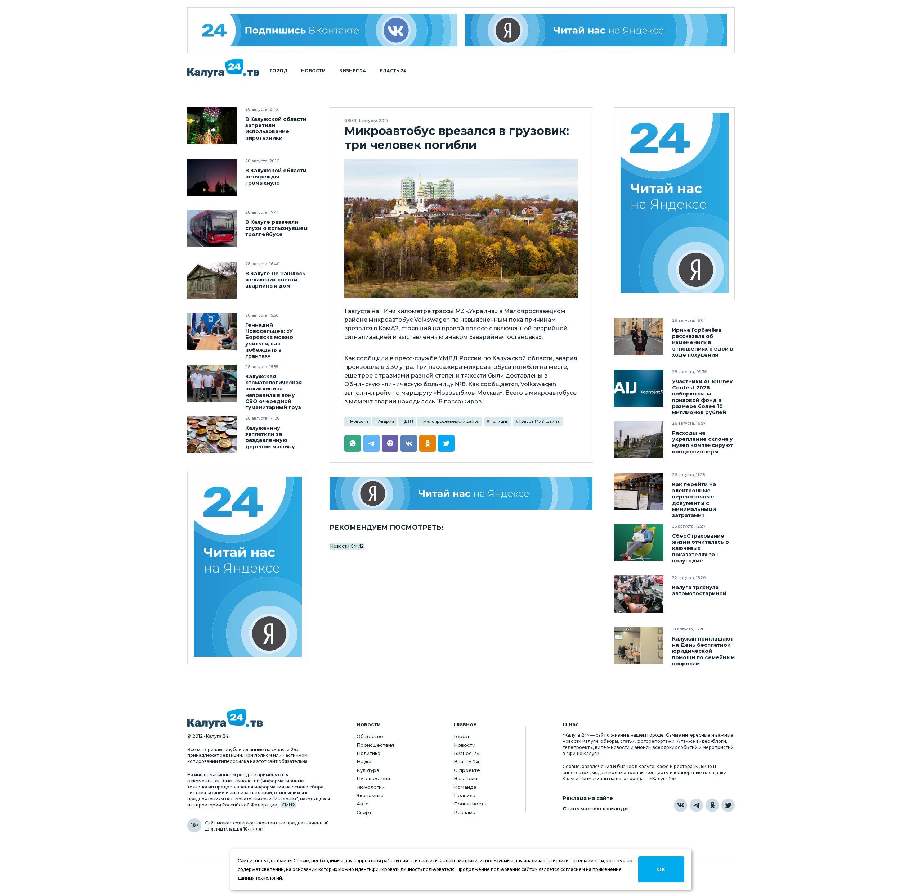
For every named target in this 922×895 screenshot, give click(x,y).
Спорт (364, 812)
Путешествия (373, 778)
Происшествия (375, 745)
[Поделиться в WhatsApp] (352, 443)
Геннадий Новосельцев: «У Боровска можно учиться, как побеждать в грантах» (269, 340)
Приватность (470, 803)
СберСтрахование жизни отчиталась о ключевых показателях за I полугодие (700, 548)
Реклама (464, 812)
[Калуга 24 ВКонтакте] (326, 30)
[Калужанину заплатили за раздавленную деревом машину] (212, 434)
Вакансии (465, 778)
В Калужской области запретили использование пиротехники (275, 128)
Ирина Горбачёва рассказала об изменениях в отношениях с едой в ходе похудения (702, 342)
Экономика (370, 795)
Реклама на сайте (588, 798)
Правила (464, 795)
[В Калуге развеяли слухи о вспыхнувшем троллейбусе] (212, 228)
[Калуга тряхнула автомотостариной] (638, 594)
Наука (364, 761)
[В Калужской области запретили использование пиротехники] (212, 125)
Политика (368, 753)
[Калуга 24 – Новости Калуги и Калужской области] (223, 68)
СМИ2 (288, 805)
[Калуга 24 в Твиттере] (728, 805)
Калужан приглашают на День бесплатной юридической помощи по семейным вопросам (703, 651)
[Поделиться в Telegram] (371, 443)
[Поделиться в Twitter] (446, 443)
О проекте (467, 770)
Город (278, 70)
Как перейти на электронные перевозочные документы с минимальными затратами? (694, 500)
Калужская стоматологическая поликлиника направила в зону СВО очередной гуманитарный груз (273, 392)
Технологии (371, 787)
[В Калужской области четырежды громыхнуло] (212, 177)
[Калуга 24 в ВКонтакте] (680, 805)
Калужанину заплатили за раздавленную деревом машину (270, 437)
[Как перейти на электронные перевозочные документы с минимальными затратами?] (638, 491)
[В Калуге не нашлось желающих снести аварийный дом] (212, 280)
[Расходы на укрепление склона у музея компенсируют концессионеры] (638, 439)
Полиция (499, 421)
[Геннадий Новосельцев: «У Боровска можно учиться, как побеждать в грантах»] (212, 331)
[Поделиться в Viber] (390, 443)
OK (661, 869)
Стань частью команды (596, 809)
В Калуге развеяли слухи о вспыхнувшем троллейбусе (276, 228)
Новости (313, 70)
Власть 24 (393, 70)
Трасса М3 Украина (539, 421)
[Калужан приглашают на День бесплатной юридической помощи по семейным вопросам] (638, 645)
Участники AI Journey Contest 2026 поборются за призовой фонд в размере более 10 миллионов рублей (702, 397)
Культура (368, 770)
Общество (370, 736)
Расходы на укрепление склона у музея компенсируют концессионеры (702, 442)
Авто (363, 803)
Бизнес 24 (352, 70)
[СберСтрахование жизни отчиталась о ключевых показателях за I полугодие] (638, 542)
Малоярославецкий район (451, 421)
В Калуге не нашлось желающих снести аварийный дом (275, 280)
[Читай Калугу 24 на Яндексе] (248, 568)
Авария (386, 421)
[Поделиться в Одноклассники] (427, 443)
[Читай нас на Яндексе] (596, 30)
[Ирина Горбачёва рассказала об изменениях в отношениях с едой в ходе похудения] (638, 336)
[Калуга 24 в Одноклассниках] (712, 805)
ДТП (408, 421)
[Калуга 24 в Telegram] (696, 805)
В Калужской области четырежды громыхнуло (275, 177)
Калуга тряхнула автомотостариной (699, 590)
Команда (465, 787)
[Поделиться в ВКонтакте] (408, 443)
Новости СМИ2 (347, 546)
